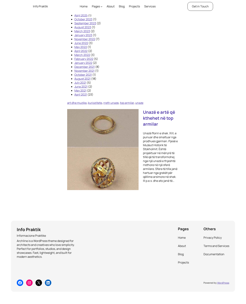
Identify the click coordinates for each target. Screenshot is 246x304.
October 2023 (83, 19)
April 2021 (80, 94)
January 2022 (83, 63)
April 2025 (81, 15)
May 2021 (80, 91)
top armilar (127, 103)
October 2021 (83, 75)
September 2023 (85, 23)
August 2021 (82, 79)
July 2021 (80, 83)
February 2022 (83, 59)
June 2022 (81, 43)
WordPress (223, 282)
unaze (139, 103)
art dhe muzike (77, 103)
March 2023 (82, 31)
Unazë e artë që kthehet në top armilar (159, 118)
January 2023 (83, 35)
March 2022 (82, 55)
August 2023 (82, 27)
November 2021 (84, 71)
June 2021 (81, 87)
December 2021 (84, 67)
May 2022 (80, 47)
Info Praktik (40, 6)
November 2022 (84, 39)
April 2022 (81, 51)
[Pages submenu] (101, 6)
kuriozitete (95, 103)
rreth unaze (111, 103)
